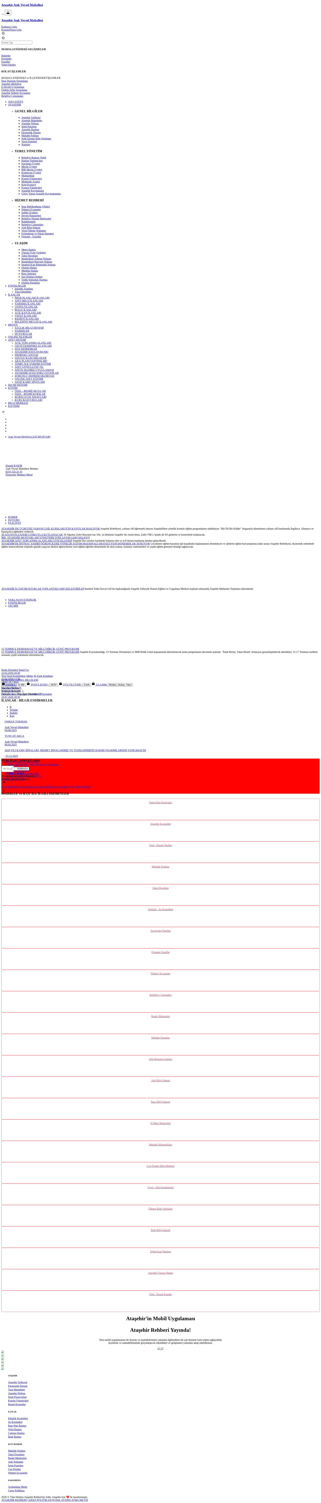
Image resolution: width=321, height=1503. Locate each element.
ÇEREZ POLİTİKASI (39, 1500)
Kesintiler (6, 58)
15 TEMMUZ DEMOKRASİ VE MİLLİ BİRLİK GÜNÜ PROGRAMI (40, 649)
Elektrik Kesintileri (18, 1418)
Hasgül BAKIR (14, 465)
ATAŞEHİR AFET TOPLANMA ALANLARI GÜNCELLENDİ (36, 540)
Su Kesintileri (15, 1422)
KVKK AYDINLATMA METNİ (70, 1500)
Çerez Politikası (16, 1490)
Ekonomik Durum (17, 1386)
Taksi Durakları (16, 1454)
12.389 (21, 685)
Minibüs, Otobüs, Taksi (120, 685)
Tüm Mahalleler (16, 1389)
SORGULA (22, 768)
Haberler (6, 55)
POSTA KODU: (44, 684)
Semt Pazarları (15, 1465)
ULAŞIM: (113, 684)
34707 (54, 685)
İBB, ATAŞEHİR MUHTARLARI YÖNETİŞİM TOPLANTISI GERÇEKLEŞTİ (45, 537)
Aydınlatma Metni (17, 1486)
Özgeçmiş (11, 474)
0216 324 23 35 (14, 471)
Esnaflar (5, 61)
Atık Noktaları (15, 1461)
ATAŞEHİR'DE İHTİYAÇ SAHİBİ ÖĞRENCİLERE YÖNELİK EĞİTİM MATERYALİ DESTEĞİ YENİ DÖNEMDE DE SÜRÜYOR (75, 543)
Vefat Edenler (8, 64)
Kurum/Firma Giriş (11, 29)
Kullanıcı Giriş (9, 26)
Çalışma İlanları (16, 1433)
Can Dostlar (14, 1469)
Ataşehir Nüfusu (16, 1393)
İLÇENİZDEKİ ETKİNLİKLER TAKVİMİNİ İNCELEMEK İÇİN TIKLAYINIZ (46, 786)
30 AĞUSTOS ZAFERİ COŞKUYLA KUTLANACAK (32, 534)
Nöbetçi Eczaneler (17, 1472)
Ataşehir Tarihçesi (17, 1382)
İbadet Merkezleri (17, 1458)
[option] (160, 1352)
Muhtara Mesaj (25, 474)
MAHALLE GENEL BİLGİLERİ (19, 680)
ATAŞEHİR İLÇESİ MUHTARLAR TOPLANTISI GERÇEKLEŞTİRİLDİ (42, 588)
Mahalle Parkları (16, 1450)
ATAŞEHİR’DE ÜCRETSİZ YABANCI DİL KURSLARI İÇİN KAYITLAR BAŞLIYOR (50, 528)
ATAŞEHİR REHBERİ (14, 1500)
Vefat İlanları (15, 1429)
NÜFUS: (15, 684)
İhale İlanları (14, 1436)
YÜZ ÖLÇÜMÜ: (76, 684)
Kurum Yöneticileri (18, 1400)
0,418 (86, 685)
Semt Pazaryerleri (17, 1397)
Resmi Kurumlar (17, 1404)
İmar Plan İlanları (17, 1425)
